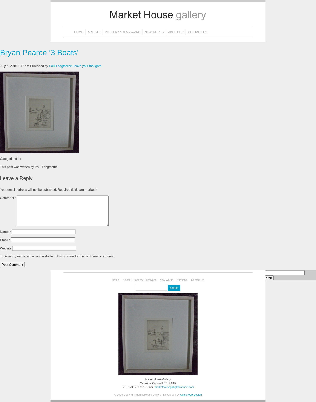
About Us (175, 32)
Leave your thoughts (87, 66)
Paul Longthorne (60, 66)
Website (5, 248)
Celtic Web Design (191, 394)
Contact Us (197, 32)
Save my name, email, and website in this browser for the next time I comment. (59, 256)
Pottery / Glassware (122, 32)
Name (5, 232)
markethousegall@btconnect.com (174, 387)
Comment (8, 198)
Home (78, 32)
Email (5, 240)
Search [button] (267, 278)
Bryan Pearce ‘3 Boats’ (39, 52)
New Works (154, 32)
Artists (94, 32)
